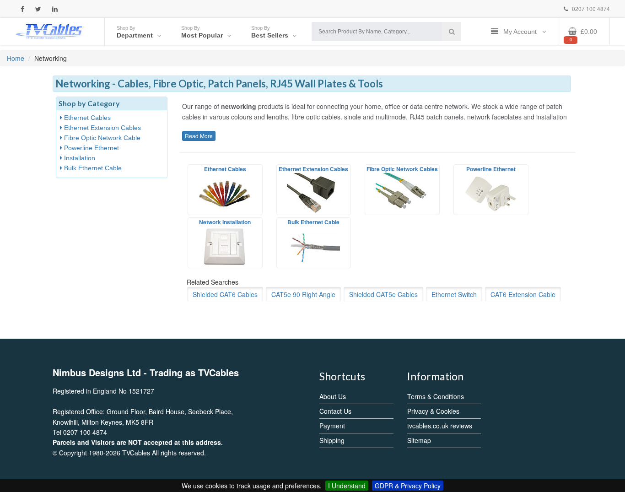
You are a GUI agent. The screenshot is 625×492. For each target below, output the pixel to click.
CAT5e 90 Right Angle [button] (303, 294)
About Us (332, 396)
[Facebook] (22, 9)
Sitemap (419, 440)
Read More (199, 136)
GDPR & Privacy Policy (408, 485)
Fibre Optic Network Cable (101, 137)
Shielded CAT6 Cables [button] (225, 294)
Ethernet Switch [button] (454, 294)
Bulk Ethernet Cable (92, 168)
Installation (78, 158)
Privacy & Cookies (433, 411)
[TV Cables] (49, 30)
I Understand (347, 485)
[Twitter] (38, 9)
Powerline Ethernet (90, 147)
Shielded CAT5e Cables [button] (383, 294)
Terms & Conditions (435, 396)
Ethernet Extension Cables (101, 127)
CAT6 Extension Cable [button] (522, 294)
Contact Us (335, 411)
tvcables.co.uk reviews (439, 425)
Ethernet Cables (86, 117)
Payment (332, 425)
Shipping (332, 440)
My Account (521, 31)
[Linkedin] (55, 9)
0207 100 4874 (590, 8)
